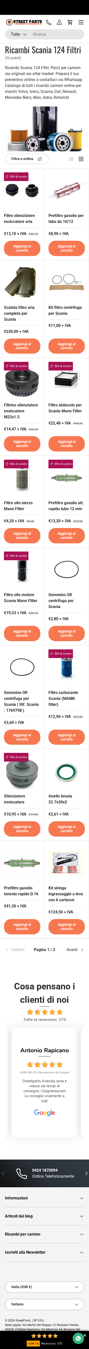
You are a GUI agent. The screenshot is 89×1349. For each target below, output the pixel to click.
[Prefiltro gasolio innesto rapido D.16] (22, 863)
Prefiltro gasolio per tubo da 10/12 (66, 218)
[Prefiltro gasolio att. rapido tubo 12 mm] (66, 478)
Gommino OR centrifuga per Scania (61, 600)
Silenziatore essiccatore (14, 799)
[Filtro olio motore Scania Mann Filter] (22, 570)
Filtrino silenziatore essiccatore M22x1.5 (21, 411)
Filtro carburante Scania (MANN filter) (63, 698)
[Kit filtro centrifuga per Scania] (66, 282)
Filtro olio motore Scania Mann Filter (20, 597)
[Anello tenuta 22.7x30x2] (66, 771)
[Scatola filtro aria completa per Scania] (22, 282)
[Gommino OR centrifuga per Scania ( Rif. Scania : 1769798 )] (22, 667)
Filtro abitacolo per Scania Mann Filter (65, 408)
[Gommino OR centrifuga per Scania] (66, 570)
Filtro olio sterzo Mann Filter (18, 506)
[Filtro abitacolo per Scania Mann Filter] (66, 380)
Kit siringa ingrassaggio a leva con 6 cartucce (65, 894)
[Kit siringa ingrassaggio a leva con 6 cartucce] (66, 863)
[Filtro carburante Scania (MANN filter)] (66, 667)
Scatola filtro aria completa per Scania (19, 313)
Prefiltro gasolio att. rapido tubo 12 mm (66, 506)
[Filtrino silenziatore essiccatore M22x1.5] (22, 380)
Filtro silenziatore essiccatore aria (19, 218)
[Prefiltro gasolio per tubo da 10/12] (66, 190)
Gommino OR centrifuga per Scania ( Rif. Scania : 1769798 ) (21, 701)
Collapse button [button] (84, 1335)
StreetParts (23, 1320)
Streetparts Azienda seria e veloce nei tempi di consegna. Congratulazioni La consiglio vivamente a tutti (44, 1091)
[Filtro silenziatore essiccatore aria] (22, 190)
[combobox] (44, 34)
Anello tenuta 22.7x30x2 (60, 799)
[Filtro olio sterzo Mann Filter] (22, 478)
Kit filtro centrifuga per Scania (65, 310)
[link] (18, 950)
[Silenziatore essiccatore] (22, 771)
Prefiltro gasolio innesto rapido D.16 (21, 891)
